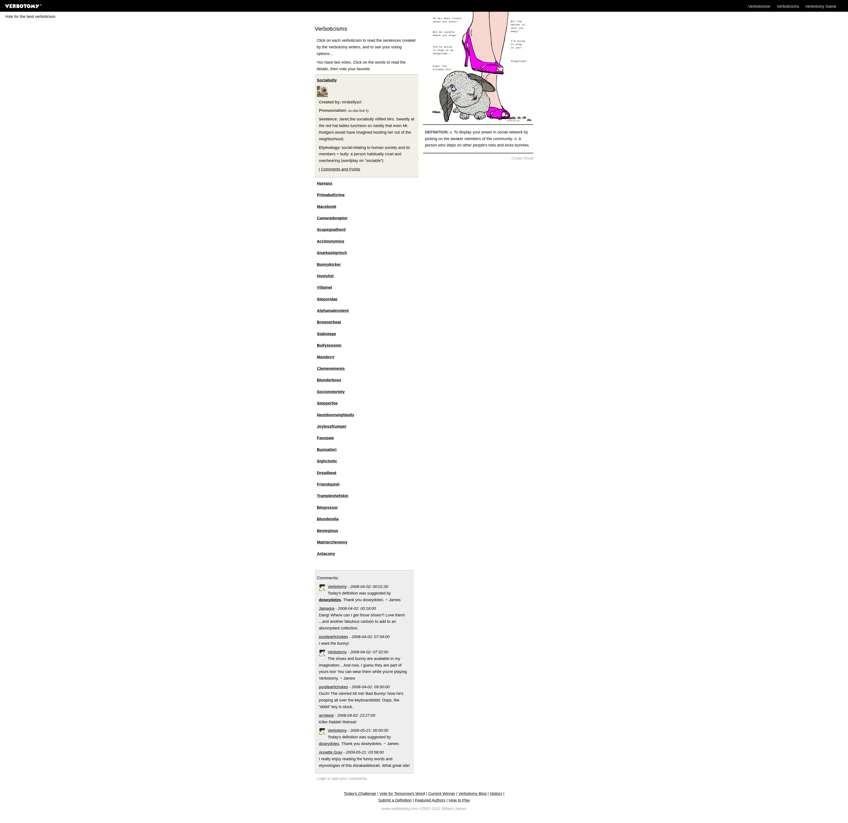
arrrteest (326, 715)
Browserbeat (329, 322)
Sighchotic (327, 461)
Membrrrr (326, 357)
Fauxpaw (325, 438)
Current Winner (441, 793)
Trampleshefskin (332, 496)
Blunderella (328, 519)
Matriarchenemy (332, 542)
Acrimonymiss (330, 241)
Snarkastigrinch (332, 253)
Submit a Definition (395, 800)
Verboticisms (788, 6)
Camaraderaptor (332, 218)
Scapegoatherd (331, 229)
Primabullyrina (330, 195)
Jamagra (326, 608)
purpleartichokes (333, 637)
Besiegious (327, 530)
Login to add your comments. (342, 778)
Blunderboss (329, 380)
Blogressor (327, 507)
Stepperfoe (327, 403)
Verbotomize (759, 6)
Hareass (324, 183)
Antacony (326, 553)
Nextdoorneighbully (335, 415)
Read (529, 158)
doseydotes (329, 743)
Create (516, 158)
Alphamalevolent (333, 310)
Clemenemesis (331, 368)
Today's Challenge (360, 793)
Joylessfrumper (331, 426)
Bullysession (329, 345)
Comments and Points (340, 169)
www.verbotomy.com (400, 808)
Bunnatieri (327, 449)
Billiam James (454, 808)
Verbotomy (337, 586)
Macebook (326, 206)
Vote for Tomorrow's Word (402, 793)
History (496, 793)
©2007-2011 (430, 808)
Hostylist (325, 276)
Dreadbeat (326, 473)
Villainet (324, 287)
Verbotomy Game (820, 6)
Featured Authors (430, 800)
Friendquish (328, 484)
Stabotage (326, 334)
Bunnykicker (329, 264)
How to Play (459, 800)
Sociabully (327, 80)
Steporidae (327, 299)
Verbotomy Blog (472, 793)
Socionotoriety (331, 392)
